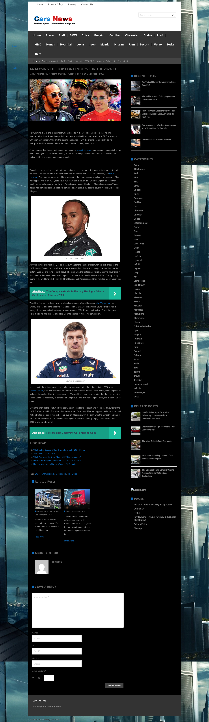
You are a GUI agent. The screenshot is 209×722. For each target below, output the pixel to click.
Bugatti (99, 35)
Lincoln (137, 293)
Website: (36, 658)
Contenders (61, 474)
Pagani (137, 334)
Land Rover (139, 285)
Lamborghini (140, 281)
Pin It (14, 68)
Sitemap (72, 4)
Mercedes (138, 310)
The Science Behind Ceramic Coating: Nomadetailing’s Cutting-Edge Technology (158, 473)
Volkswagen (140, 392)
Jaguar (137, 268)
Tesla (170, 44)
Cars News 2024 (35, 719)
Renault (137, 351)
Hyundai (66, 44)
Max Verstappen (103, 303)
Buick (85, 35)
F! (69, 474)
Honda (50, 44)
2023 (37, 474)
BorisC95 (57, 561)
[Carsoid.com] (138, 490)
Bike (136, 177)
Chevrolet (132, 35)
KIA (135, 276)
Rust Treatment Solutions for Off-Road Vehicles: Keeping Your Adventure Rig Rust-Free (158, 114)
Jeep (92, 44)
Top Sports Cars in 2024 (44, 453)
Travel (137, 376)
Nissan (119, 44)
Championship (47, 474)
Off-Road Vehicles (142, 326)
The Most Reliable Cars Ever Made (157, 441)
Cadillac (114, 35)
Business (138, 198)
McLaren (138, 305)
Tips (136, 367)
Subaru (137, 355)
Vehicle (137, 388)
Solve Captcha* (39, 671)
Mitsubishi (139, 314)
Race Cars (139, 343)
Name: (35, 633)
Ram (132, 44)
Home (40, 4)
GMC (38, 44)
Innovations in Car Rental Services (156, 139)
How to (137, 256)
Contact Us (87, 4)
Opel (136, 330)
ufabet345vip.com (85, 150)
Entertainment (140, 223)
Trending (138, 380)
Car (135, 206)
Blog (136, 181)
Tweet (14, 46)
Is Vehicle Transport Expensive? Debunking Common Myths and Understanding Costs (156, 415)
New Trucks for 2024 (76, 511)
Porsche (138, 338)
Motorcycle (139, 318)
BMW (73, 35)
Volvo (158, 44)
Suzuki (137, 359)
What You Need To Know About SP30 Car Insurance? (57, 457)
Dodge (148, 35)
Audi (62, 35)
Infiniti (137, 264)
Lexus (81, 44)
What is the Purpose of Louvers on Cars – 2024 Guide (57, 460)
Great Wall (139, 243)
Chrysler (138, 214)
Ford (160, 35)
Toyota (144, 44)
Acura (50, 35)
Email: (35, 645)
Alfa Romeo (139, 169)
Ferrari (137, 227)
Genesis (137, 235)
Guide (44, 61)
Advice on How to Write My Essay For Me (153, 504)
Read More (39, 537)
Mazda (104, 44)
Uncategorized (141, 384)
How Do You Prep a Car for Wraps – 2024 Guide (54, 464)
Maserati (138, 297)
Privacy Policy (55, 4)
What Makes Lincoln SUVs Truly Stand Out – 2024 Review (59, 450)
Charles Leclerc (36, 391)
